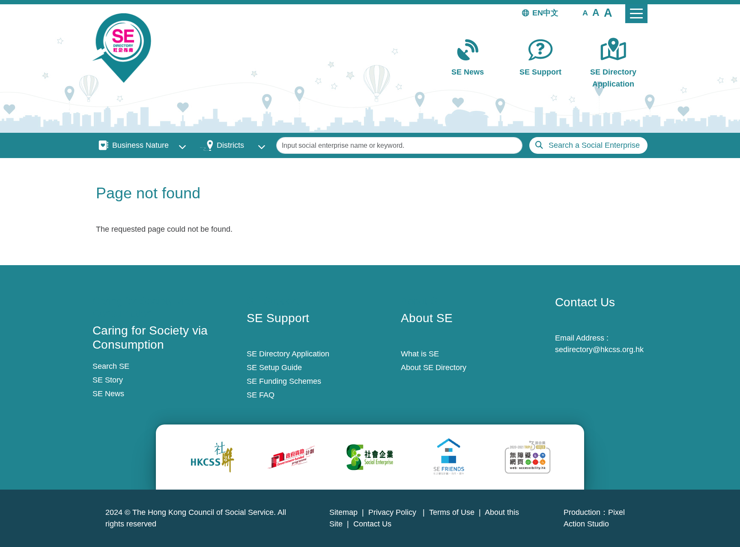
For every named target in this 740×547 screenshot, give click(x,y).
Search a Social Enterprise (594, 145)
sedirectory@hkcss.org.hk (599, 349)
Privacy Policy (393, 512)
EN (537, 13)
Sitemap (343, 512)
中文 (550, 13)
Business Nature (140, 145)
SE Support (540, 72)
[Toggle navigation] (636, 13)
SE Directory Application (613, 78)
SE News (467, 72)
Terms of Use (451, 512)
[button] (585, 12)
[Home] (125, 48)
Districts (230, 145)
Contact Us (372, 524)
